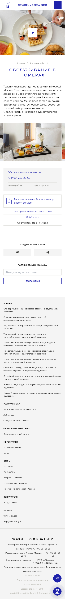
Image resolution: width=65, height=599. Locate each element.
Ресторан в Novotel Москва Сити (33, 211)
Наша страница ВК (32, 571)
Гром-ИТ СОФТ (37, 589)
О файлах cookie (32, 584)
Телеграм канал (53, 567)
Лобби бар (32, 217)
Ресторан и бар (37, 63)
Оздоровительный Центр (16, 429)
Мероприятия (10, 442)
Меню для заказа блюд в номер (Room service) (34, 201)
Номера (7, 303)
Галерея (7, 510)
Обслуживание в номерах (32, 222)
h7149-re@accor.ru (45, 560)
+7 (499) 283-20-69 (19, 177)
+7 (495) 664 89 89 (41, 549)
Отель (6, 461)
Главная (21, 63)
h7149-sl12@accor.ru (48, 544)
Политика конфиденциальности (32, 580)
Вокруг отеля (10, 497)
